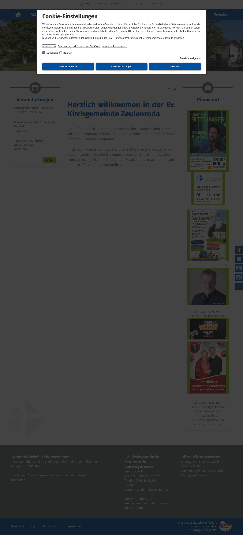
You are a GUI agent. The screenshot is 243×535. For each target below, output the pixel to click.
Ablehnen (175, 66)
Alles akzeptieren (68, 66)
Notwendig (52, 53)
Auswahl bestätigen (121, 66)
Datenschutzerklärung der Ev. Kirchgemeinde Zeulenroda (92, 46)
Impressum (49, 46)
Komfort (67, 53)
